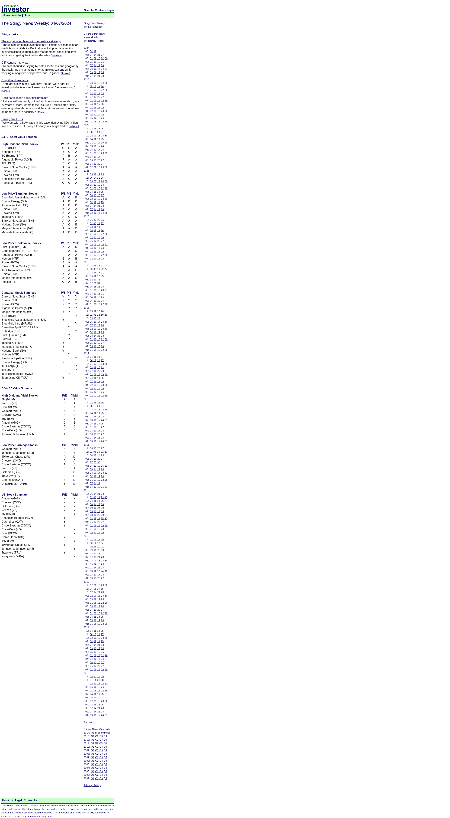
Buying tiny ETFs (12, 119)
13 (95, 97)
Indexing (73, 126)
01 (91, 58)
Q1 (92, 732)
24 (102, 69)
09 (95, 58)
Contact (100, 10)
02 (91, 100)
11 (95, 51)
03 (91, 69)
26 (102, 86)
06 (91, 132)
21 (98, 55)
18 (98, 128)
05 (91, 62)
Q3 (101, 736)
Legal (18, 800)
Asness (65, 73)
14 (95, 55)
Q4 (105, 736)
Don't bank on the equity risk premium (24, 97)
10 (95, 62)
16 (98, 58)
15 (98, 90)
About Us (7, 800)
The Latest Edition (93, 26)
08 (95, 121)
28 (102, 65)
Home (6, 15)
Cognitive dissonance (14, 80)
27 (102, 55)
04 (91, 51)
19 (98, 62)
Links (27, 15)
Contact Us (31, 800)
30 (106, 58)
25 (102, 62)
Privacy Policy (92, 785)
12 (95, 86)
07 (91, 55)
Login (110, 10)
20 (98, 97)
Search (88, 10)
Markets (57, 55)
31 (106, 69)
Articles (16, 15)
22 (102, 58)
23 (102, 100)
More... (51, 816)
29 (106, 90)
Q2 (97, 736)
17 (98, 69)
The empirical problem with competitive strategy (31, 41)
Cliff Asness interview (14, 62)
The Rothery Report (94, 41)
